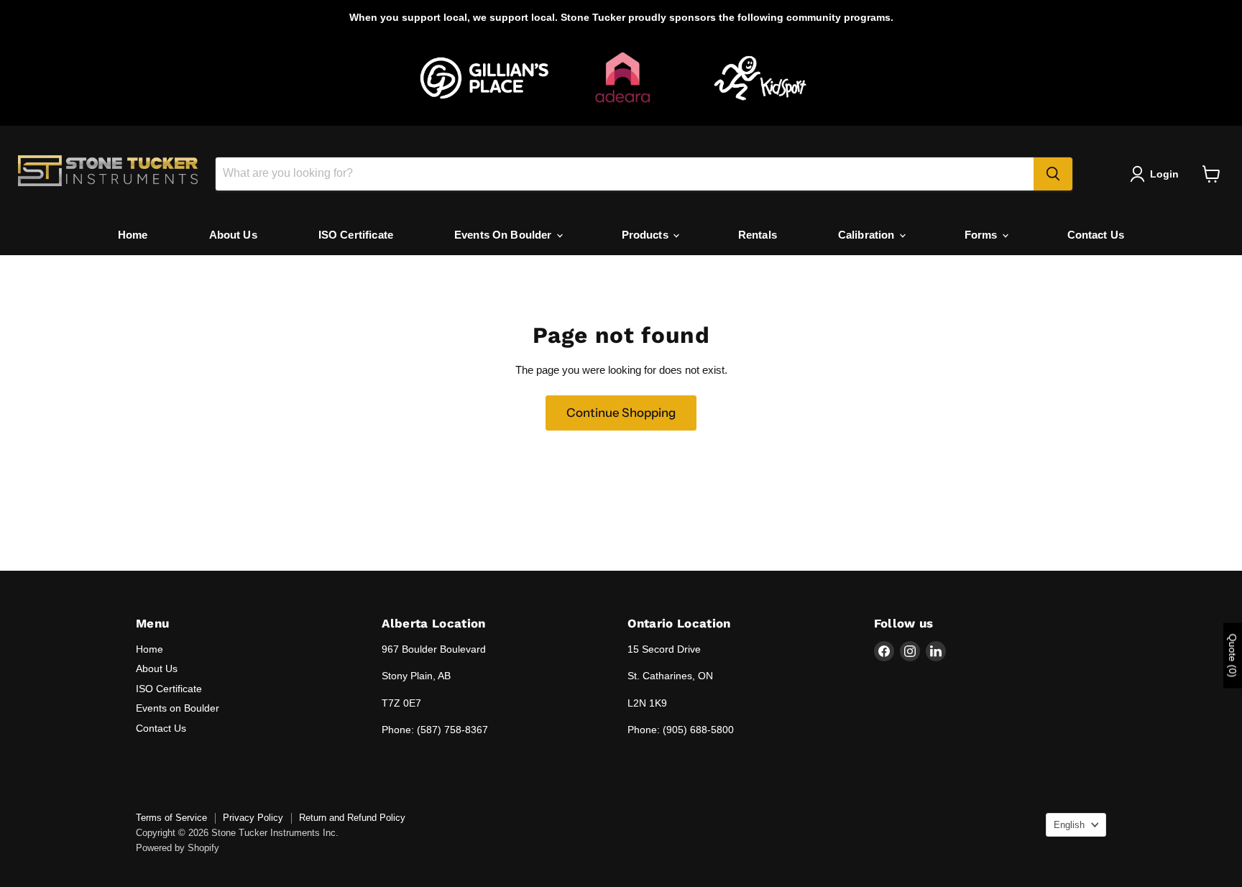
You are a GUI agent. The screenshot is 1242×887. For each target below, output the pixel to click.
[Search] (1053, 173)
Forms (982, 235)
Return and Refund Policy (352, 817)
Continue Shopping (621, 412)
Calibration (868, 235)
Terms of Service (171, 817)
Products (646, 235)
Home (133, 235)
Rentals (757, 235)
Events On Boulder (504, 235)
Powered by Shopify (177, 847)
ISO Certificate (355, 235)
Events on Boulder (177, 708)
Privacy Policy (253, 817)
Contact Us (1096, 235)
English (1069, 824)
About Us (233, 235)
